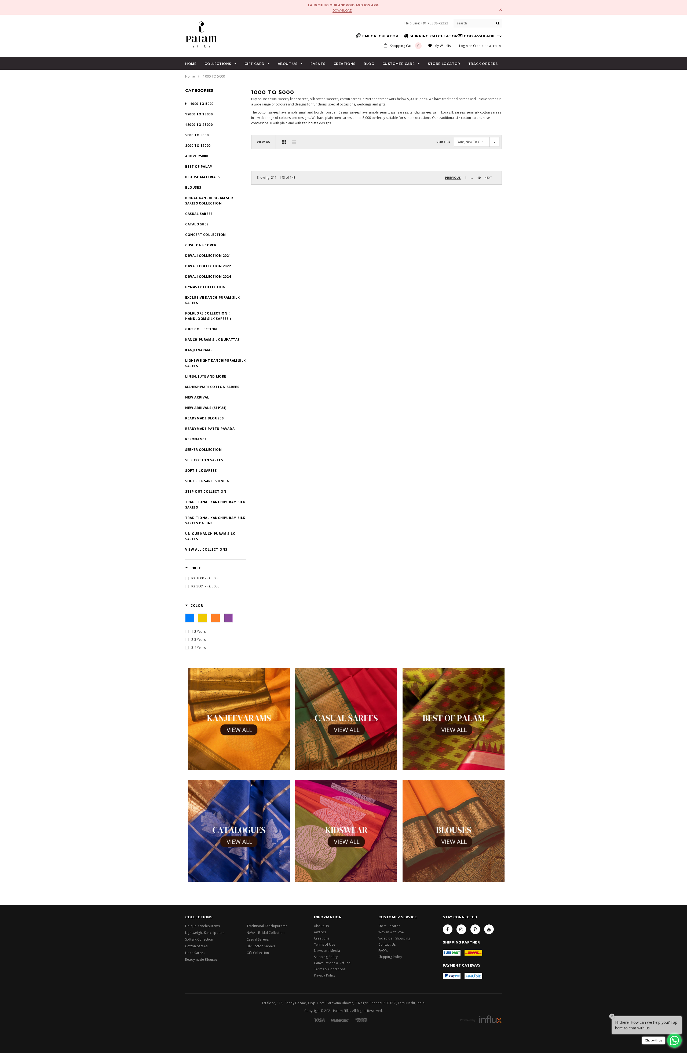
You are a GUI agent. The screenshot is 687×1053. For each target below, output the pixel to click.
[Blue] (189, 618)
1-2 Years (198, 631)
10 (478, 178)
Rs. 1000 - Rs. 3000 (205, 578)
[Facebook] (447, 929)
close (500, 10)
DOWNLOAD (342, 10)
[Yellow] (202, 618)
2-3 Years (198, 639)
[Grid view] (284, 142)
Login (463, 45)
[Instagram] (461, 929)
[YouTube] (489, 929)
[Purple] (228, 618)
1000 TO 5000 (214, 76)
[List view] (294, 142)
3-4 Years (198, 647)
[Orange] (215, 618)
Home (190, 76)
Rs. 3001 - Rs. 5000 (205, 586)
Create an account (487, 45)
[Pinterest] (475, 929)
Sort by (443, 142)
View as (263, 142)
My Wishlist (443, 45)
